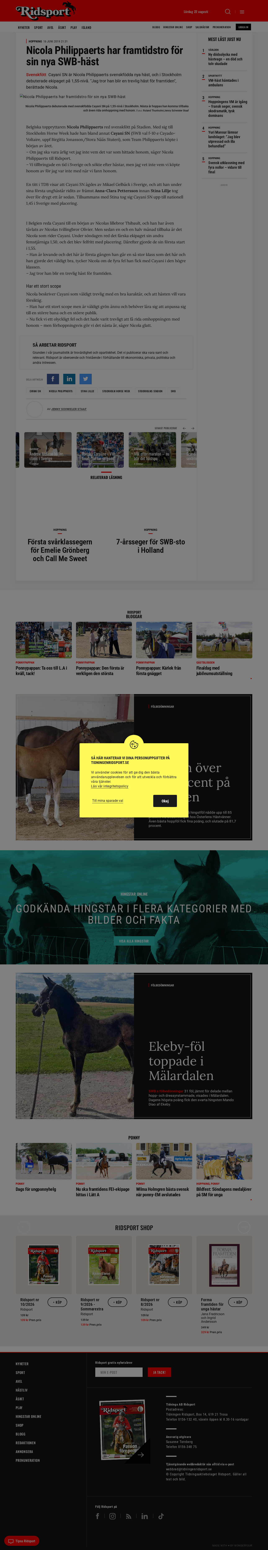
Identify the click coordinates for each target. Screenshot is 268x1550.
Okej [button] (165, 801)
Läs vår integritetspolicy (109, 786)
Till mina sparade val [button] (107, 801)
